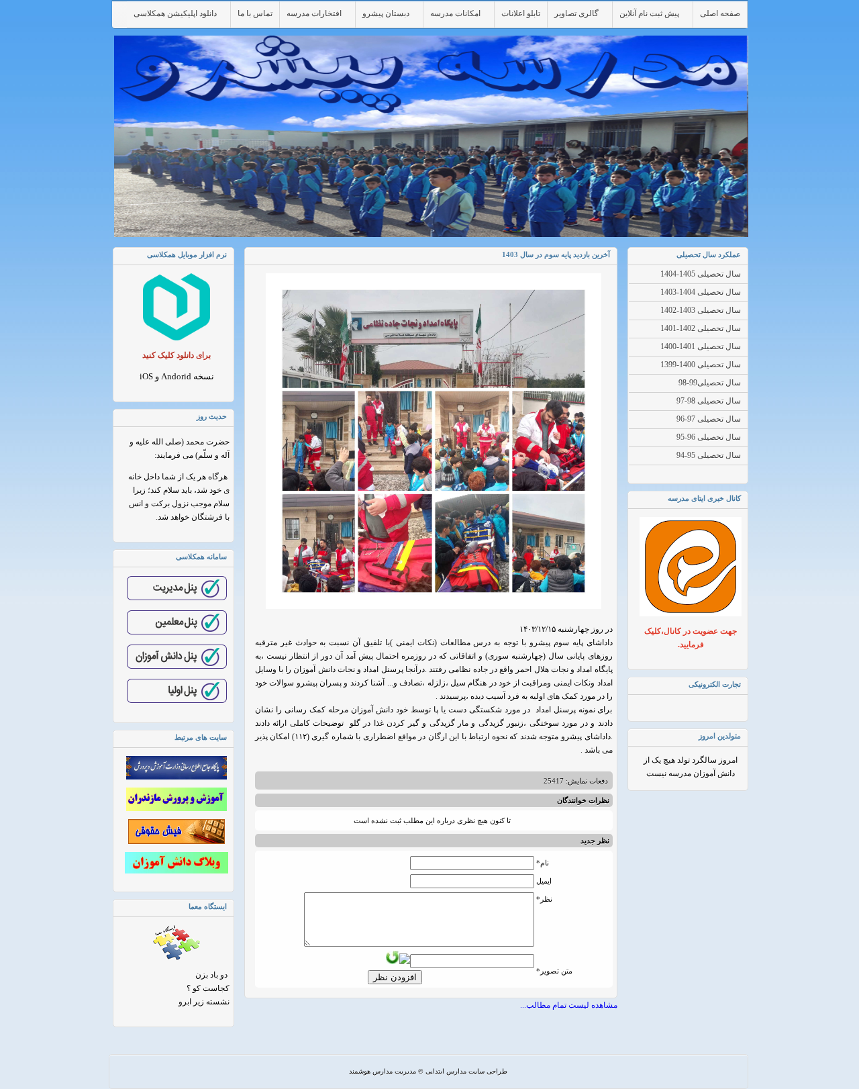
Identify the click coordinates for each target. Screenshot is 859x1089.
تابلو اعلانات (520, 13)
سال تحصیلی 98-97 (708, 401)
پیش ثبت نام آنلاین (649, 13)
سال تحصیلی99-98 (709, 382)
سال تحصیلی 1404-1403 (700, 292)
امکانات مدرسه (455, 13)
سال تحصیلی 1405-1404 (700, 274)
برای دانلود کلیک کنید (176, 355)
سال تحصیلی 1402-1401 (700, 328)
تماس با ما (255, 13)
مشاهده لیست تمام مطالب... (568, 1005)
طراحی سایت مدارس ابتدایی (466, 1071)
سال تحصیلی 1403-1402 (700, 310)
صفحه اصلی (720, 13)
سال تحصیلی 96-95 (708, 437)
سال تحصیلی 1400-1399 (700, 364)
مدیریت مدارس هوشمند (382, 1071)
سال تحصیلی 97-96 (708, 419)
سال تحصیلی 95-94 (708, 455)
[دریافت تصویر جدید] (392, 957)
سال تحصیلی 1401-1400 (700, 346)
